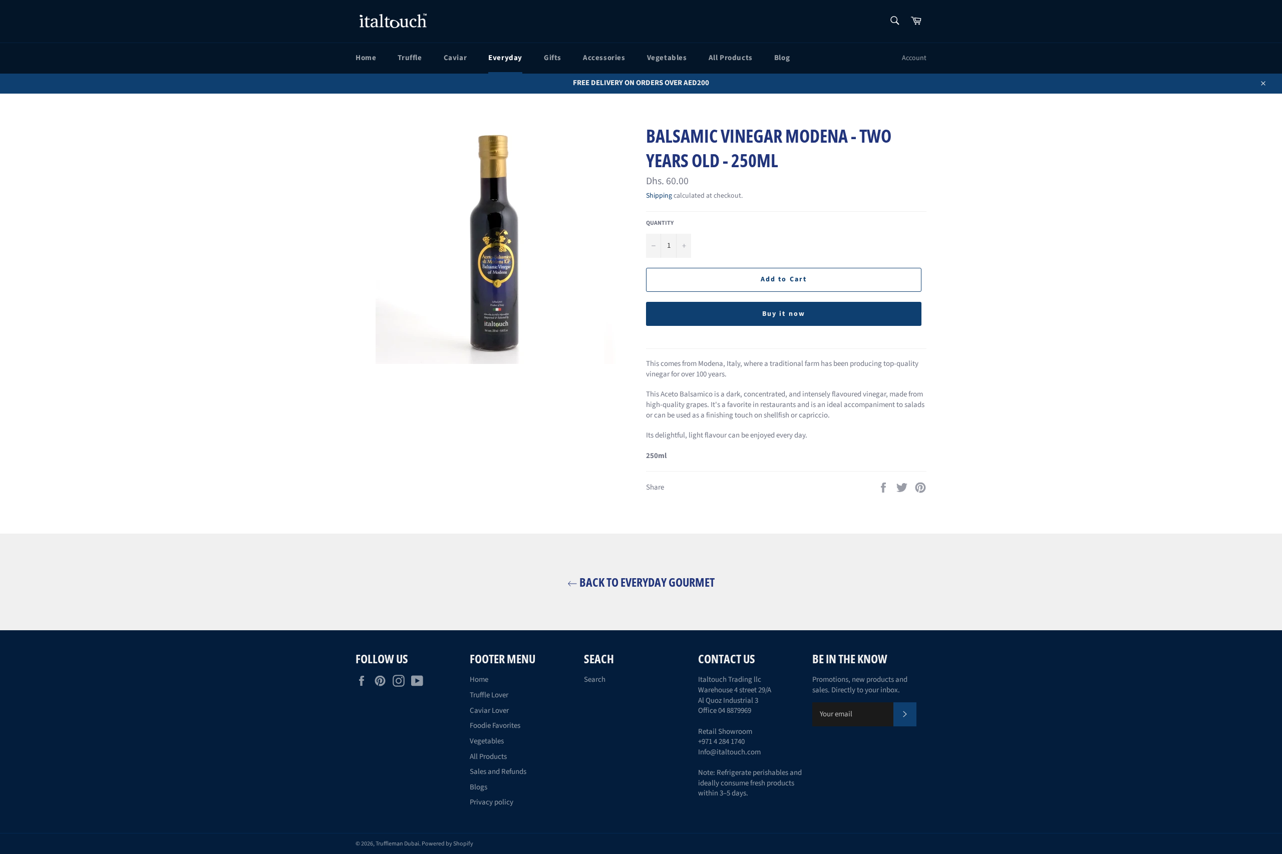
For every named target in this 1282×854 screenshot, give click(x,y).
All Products (731, 58)
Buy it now (783, 314)
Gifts (552, 58)
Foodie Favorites (495, 725)
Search (594, 679)
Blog (782, 58)
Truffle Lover (489, 695)
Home (366, 58)
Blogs (478, 787)
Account (914, 58)
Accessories (604, 58)
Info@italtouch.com (729, 752)
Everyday (505, 58)
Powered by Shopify (447, 843)
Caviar (455, 58)
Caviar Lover (489, 710)
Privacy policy (491, 802)
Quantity (660, 223)
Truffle (410, 58)
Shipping (659, 196)
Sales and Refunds (498, 771)
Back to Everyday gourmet (646, 582)
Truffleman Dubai (397, 843)
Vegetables (667, 58)
